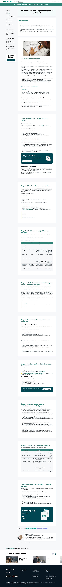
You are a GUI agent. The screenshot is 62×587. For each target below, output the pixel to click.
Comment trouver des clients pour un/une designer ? (10, 51)
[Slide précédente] (53, 554)
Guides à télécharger (36, 571)
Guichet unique (42, 371)
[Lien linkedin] (12, 572)
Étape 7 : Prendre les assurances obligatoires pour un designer (10, 47)
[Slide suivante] (55, 554)
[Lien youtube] (6, 572)
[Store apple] (9, 577)
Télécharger (24, 518)
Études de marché (35, 572)
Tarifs (20, 572)
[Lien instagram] (9, 572)
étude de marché (44, 125)
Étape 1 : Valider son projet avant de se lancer (10, 31)
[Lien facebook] (11, 572)
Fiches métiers (35, 575)
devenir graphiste (35, 86)
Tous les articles (35, 570)
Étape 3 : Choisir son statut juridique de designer (10, 36)
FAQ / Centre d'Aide (48, 570)
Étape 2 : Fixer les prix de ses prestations (10, 34)
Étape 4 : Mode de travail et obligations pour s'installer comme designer (10, 39)
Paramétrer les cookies (48, 578)
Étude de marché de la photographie (23, 559)
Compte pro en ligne (23, 570)
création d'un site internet (27, 209)
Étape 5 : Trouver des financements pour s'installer (10, 42)
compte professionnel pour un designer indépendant (34, 373)
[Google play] (15, 577)
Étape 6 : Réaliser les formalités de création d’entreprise (11, 44)
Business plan (22, 571)
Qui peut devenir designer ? (10, 29)
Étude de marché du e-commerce (53, 558)
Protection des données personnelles (50, 575)
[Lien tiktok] (7, 572)
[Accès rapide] (58, 1)
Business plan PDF (35, 576)
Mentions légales (47, 572)
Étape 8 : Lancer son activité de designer (10, 49)
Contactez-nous (47, 571)
